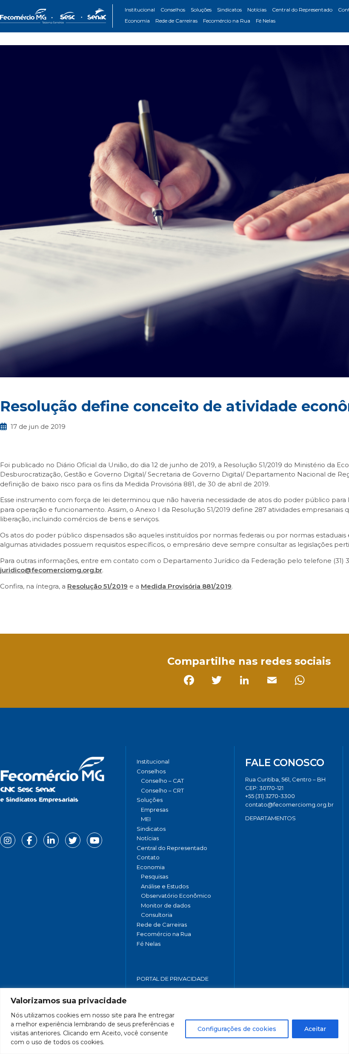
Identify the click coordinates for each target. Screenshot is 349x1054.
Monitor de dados (165, 905)
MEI (146, 819)
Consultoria (156, 914)
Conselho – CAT (162, 780)
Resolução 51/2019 (97, 586)
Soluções (201, 9)
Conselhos (172, 9)
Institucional (140, 9)
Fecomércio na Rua (226, 20)
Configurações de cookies (236, 1029)
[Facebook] (8, 605)
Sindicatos (229, 9)
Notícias (256, 9)
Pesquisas (154, 876)
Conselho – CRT (162, 790)
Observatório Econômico (176, 895)
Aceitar (315, 1029)
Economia (137, 20)
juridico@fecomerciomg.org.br (51, 570)
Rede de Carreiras (176, 20)
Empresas (154, 809)
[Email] (91, 605)
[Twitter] (36, 605)
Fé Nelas (265, 20)
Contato (148, 857)
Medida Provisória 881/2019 (186, 586)
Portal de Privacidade (173, 978)
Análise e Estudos (165, 886)
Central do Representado (302, 9)
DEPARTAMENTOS (270, 818)
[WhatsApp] (119, 605)
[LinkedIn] (63, 605)
